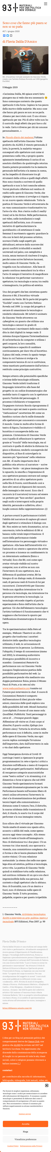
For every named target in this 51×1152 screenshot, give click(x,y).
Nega (25, 1131)
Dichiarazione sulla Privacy (31, 1146)
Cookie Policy (13, 1146)
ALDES (17, 1045)
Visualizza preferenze (25, 1139)
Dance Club (33, 1041)
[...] (18, 1063)
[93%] (22, 11)
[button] (46, 1085)
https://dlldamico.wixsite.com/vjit (17, 1008)
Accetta (25, 1123)
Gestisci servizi (25, 1114)
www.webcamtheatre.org (16, 688)
